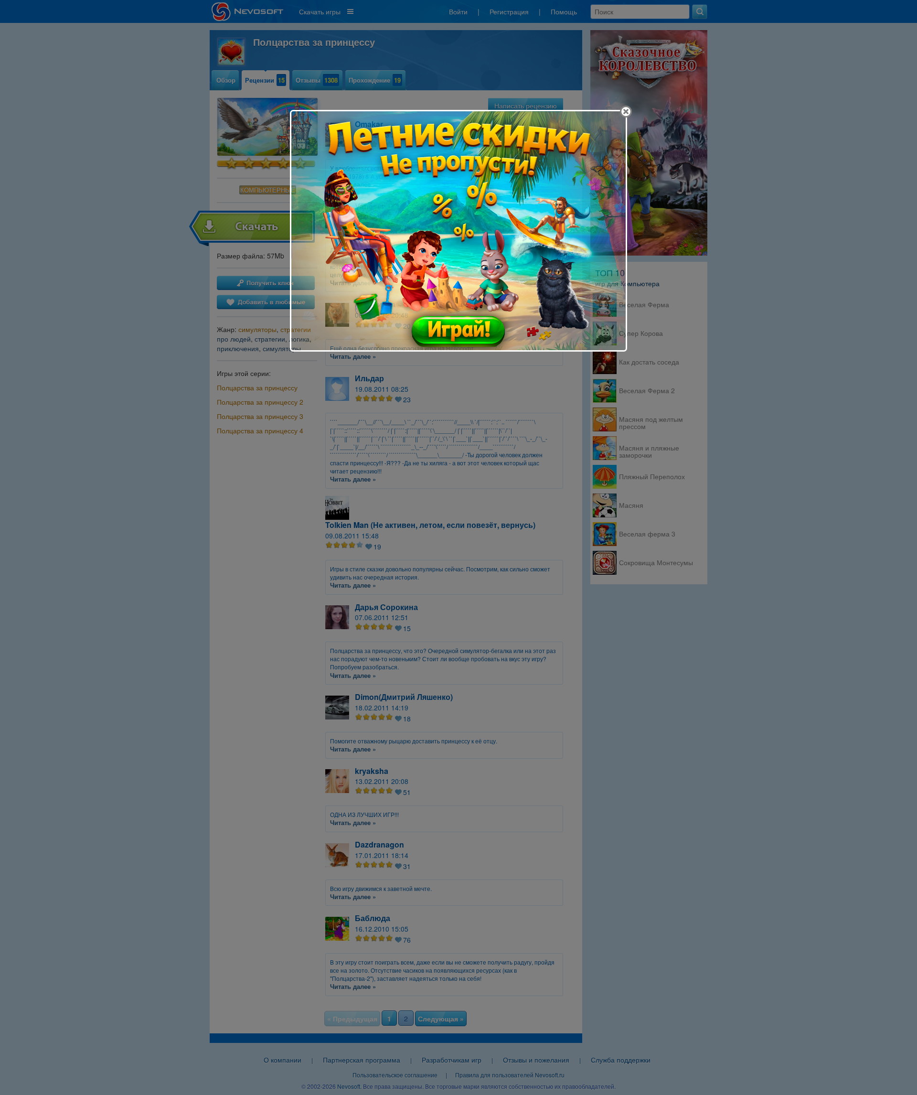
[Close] (626, 112)
